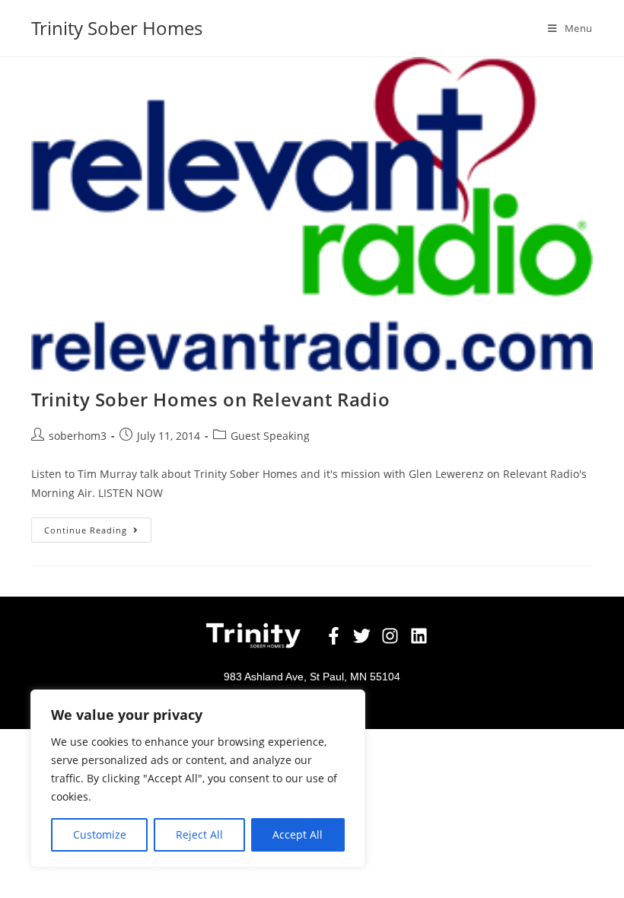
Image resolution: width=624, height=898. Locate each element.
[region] (197, 778)
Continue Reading (97, 526)
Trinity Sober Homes (116, 27)
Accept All (297, 834)
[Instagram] (391, 636)
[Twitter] (362, 636)
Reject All (199, 834)
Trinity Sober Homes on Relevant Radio (210, 399)
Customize (99, 834)
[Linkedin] (419, 636)
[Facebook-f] (334, 636)
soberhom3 (78, 435)
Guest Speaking (270, 435)
